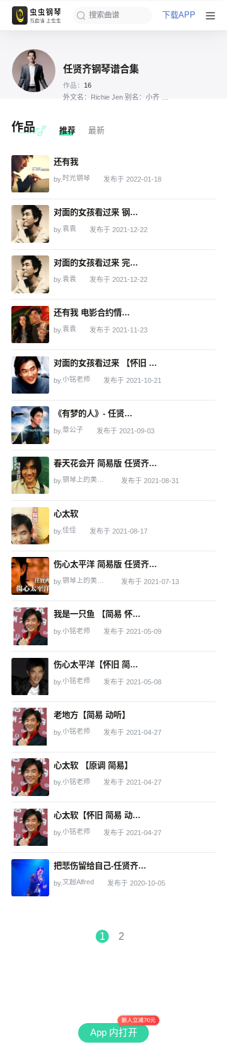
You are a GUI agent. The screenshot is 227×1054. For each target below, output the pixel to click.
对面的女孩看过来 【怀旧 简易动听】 (108, 363)
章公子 (72, 429)
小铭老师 (76, 379)
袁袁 (69, 228)
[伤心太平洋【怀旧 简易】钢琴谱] (30, 677)
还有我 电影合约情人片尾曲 (94, 312)
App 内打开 (113, 1033)
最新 (96, 130)
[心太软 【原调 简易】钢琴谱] (30, 777)
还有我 (66, 162)
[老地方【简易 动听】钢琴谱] (30, 727)
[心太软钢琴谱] (30, 526)
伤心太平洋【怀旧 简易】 (99, 664)
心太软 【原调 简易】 (93, 765)
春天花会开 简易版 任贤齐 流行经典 (106, 463)
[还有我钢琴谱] (30, 174)
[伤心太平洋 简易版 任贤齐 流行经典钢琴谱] (30, 576)
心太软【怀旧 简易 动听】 (99, 815)
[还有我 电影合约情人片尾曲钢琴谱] (30, 325)
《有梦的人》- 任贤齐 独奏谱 (96, 413)
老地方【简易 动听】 (92, 715)
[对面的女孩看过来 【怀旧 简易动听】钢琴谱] (30, 375)
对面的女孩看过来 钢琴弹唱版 (97, 212)
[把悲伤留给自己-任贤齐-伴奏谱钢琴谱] (30, 878)
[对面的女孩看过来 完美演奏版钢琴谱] (30, 274)
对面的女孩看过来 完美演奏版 (97, 263)
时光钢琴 (76, 178)
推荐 (67, 130)
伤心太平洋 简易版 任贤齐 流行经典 (106, 564)
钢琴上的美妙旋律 (85, 479)
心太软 (66, 514)
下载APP (178, 15)
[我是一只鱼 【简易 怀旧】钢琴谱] (30, 626)
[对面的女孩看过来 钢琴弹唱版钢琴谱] (30, 224)
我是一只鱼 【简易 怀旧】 (99, 614)
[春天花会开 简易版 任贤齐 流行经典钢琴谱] (30, 476)
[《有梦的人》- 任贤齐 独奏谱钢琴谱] (30, 425)
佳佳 (69, 530)
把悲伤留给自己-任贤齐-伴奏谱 (101, 866)
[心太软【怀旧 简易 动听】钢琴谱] (30, 827)
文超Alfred (78, 882)
